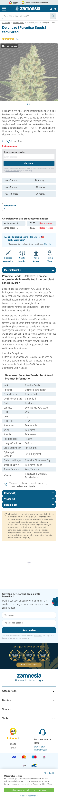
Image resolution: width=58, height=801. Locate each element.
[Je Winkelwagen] (55, 9)
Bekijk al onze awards (29, 665)
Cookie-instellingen (29, 796)
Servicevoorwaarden (12, 171)
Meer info (47, 244)
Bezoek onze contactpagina (40, 748)
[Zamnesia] (27, 8)
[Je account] (51, 8)
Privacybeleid (39, 168)
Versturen (29, 163)
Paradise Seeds (41, 319)
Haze (45, 292)
